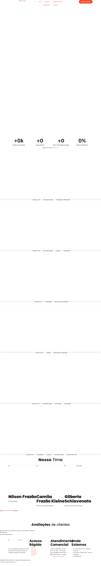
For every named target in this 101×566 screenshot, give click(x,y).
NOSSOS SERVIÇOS (57, 1)
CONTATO (55, 5)
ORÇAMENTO (46, 5)
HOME (40, 1)
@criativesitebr (7, 510)
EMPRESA (47, 1)
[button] (2, 533)
